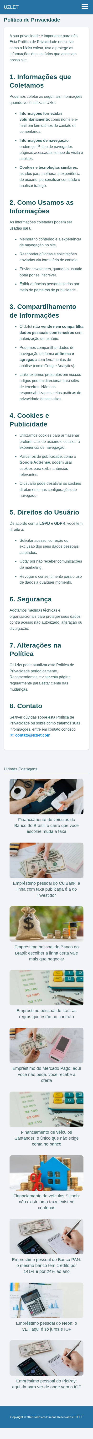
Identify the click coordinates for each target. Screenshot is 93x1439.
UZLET (11, 7)
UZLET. (78, 1417)
